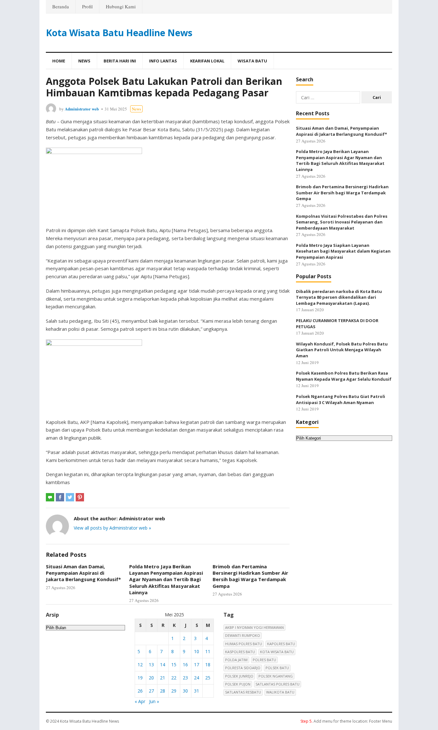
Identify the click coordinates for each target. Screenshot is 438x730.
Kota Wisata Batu (277, 651)
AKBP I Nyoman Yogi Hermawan (254, 627)
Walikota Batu (280, 692)
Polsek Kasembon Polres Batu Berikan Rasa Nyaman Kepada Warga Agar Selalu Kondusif (344, 376)
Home (58, 61)
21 (162, 678)
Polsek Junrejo (239, 676)
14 (162, 664)
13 (151, 664)
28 (162, 691)
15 (173, 664)
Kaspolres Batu (240, 651)
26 (140, 691)
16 (185, 664)
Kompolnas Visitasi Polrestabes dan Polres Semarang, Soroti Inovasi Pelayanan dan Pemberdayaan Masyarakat (341, 222)
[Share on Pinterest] (80, 497)
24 (196, 678)
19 (140, 678)
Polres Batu (264, 659)
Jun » (154, 701)
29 (173, 691)
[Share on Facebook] (60, 497)
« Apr (140, 701)
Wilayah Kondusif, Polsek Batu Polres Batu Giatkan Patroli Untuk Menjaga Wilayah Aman (342, 350)
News (84, 61)
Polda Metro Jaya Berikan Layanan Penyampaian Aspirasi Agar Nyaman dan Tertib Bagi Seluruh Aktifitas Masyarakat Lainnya (166, 579)
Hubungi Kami (121, 6)
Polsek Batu (277, 667)
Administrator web (82, 109)
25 (207, 678)
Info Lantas (163, 61)
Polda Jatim (236, 659)
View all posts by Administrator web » (112, 528)
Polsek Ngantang (275, 676)
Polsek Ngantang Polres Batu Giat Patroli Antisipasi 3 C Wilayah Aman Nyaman (340, 399)
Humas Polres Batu (243, 643)
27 (151, 691)
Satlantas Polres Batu (277, 684)
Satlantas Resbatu (243, 692)
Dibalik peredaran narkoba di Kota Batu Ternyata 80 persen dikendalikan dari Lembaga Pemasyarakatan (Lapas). (339, 297)
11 (207, 651)
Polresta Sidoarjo (242, 667)
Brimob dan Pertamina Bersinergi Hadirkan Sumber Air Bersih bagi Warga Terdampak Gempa (250, 576)
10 (196, 651)
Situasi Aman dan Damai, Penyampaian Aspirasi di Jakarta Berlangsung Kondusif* (83, 573)
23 (185, 678)
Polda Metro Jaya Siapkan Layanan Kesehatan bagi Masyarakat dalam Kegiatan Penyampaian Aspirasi (343, 251)
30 (185, 691)
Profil (87, 6)
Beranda (60, 6)
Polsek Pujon (237, 684)
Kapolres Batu (281, 643)
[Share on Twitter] (70, 497)
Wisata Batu (252, 61)
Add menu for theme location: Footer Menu (346, 721)
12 (140, 664)
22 (173, 678)
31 (196, 691)
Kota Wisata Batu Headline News (119, 33)
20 (151, 678)
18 (207, 664)
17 (196, 664)
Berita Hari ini (120, 61)
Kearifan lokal (207, 61)
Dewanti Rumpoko (242, 635)
